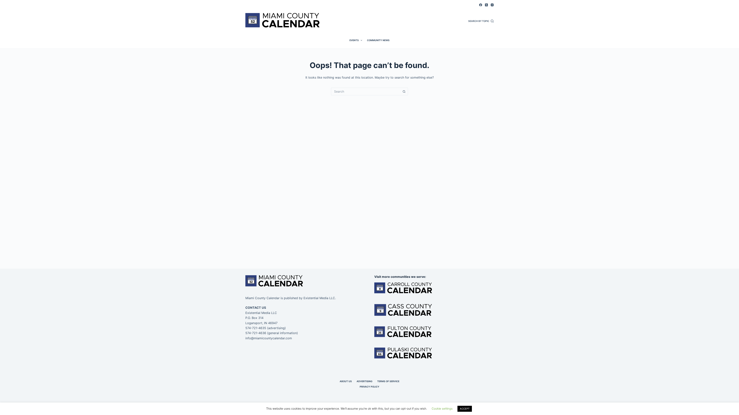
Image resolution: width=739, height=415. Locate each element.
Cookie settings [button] (442, 408)
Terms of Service (388, 381)
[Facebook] (480, 4)
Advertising (364, 381)
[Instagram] (492, 4)
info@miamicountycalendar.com (268, 338)
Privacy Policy (369, 386)
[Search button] (404, 91)
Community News (378, 40)
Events (354, 40)
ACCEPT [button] (465, 408)
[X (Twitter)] (486, 4)
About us (346, 381)
